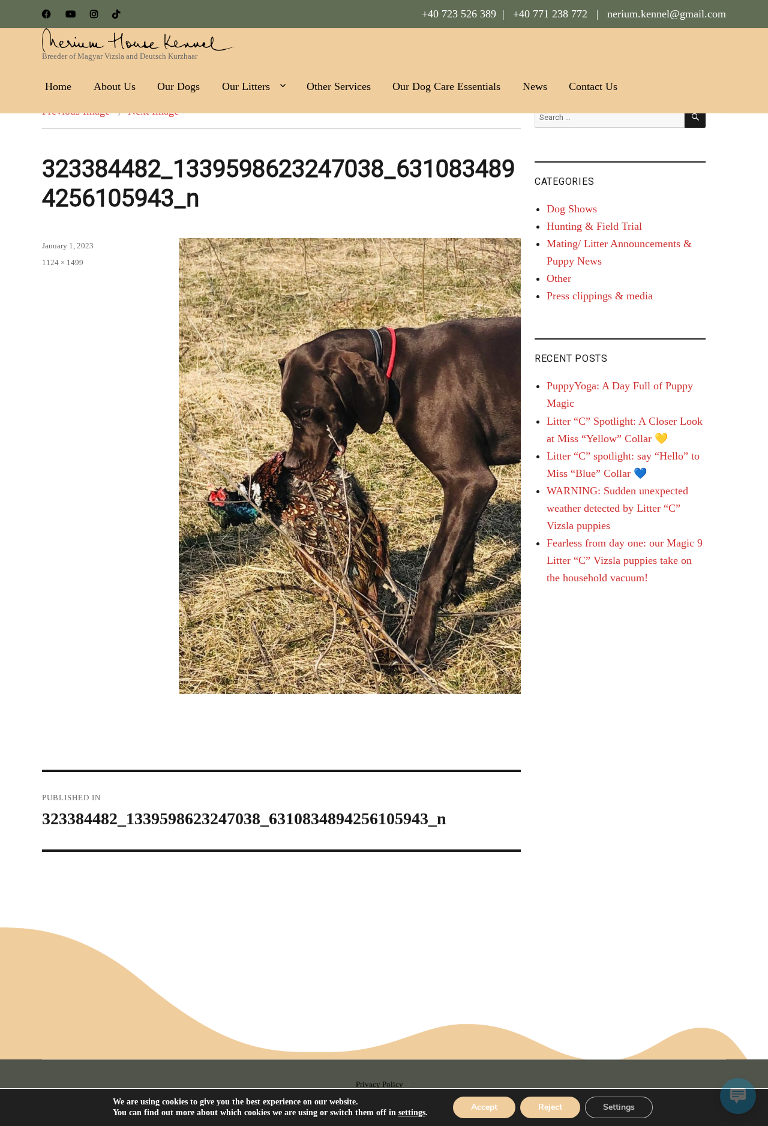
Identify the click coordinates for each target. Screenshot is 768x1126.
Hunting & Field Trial (594, 226)
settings (411, 1112)
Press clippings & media (600, 296)
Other (559, 278)
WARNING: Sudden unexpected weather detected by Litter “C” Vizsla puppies (617, 508)
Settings (619, 1107)
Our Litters (246, 86)
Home (58, 86)
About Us (115, 86)
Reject (550, 1107)
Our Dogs (178, 86)
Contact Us (593, 86)
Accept (484, 1107)
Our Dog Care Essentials (446, 86)
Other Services (339, 86)
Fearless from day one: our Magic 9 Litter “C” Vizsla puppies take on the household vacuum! (625, 560)
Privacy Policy (379, 1084)
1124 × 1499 (62, 262)
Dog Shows (572, 209)
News (535, 86)
